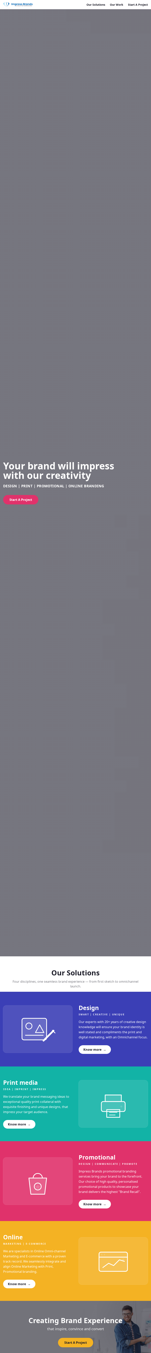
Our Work (116, 4)
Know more (94, 1049)
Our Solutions (96, 4)
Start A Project (138, 4)
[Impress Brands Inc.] (18, 4)
